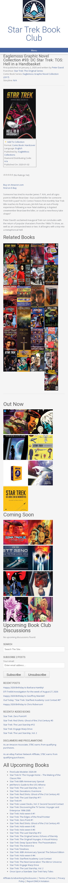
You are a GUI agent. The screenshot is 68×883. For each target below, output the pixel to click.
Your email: (8, 661)
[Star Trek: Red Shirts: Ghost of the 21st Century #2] (40, 595)
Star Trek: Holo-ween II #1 (22, 813)
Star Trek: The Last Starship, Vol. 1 (26, 787)
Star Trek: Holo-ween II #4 (22, 855)
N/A (15, 80)
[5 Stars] (12, 175)
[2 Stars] (6, 175)
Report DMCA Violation (38, 881)
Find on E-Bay (10, 187)
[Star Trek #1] (40, 620)
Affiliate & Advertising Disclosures (20, 878)
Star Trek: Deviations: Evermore (25, 791)
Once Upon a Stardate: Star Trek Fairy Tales (31, 871)
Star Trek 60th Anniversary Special (27, 781)
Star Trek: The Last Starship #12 (19, 724)
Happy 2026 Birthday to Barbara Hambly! (23, 687)
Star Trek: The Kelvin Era (22, 845)
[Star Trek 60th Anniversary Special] (40, 543)
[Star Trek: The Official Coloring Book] (40, 484)
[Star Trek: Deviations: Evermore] (15, 595)
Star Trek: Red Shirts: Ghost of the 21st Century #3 (28, 720)
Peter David (58, 67)
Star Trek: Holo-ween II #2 (22, 826)
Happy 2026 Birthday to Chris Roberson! (23, 704)
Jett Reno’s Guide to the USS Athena (27, 784)
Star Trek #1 (16, 800)
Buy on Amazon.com (13, 184)
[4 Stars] (10, 175)
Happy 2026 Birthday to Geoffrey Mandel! (24, 695)
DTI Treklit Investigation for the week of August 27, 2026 (30, 691)
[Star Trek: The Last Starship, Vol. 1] (40, 569)
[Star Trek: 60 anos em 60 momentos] (15, 510)
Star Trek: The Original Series (28, 70)
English (18, 148)
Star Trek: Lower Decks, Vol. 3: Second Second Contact (37, 803)
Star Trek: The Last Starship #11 (25, 797)
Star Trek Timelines (19, 849)
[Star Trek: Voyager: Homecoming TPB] (15, 459)
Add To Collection (15, 141)
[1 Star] (4, 175)
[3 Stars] (8, 175)
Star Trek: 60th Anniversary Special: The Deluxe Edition (37, 852)
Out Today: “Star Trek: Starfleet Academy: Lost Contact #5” (32, 700)
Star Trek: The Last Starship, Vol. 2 (20, 733)
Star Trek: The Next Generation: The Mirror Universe (36, 861)
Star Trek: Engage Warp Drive (18, 728)
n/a (6, 161)
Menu (34, 50)
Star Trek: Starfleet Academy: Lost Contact (30, 858)
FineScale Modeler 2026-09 (23, 771)
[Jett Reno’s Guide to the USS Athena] (15, 569)
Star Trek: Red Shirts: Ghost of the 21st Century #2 (35, 794)
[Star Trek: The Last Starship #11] (15, 620)
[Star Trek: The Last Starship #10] (40, 433)
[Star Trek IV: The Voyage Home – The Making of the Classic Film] (15, 543)
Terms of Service (47, 878)
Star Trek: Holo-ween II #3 (22, 829)
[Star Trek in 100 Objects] (40, 459)
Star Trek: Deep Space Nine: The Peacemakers (33, 842)
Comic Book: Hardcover (23, 145)
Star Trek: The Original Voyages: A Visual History (34, 839)
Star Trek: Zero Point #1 (15, 716)
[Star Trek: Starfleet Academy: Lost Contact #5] (15, 433)
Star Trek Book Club (34, 34)
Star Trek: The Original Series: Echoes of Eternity (34, 836)
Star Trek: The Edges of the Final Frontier (30, 816)
